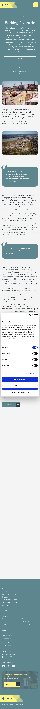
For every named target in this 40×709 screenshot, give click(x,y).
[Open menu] (35, 4)
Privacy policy (6, 638)
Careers (24, 619)
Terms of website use (9, 635)
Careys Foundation (8, 608)
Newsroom (25, 621)
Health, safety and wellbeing (12, 602)
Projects (4, 624)
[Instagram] (8, 666)
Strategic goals (7, 597)
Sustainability (6, 605)
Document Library (8, 633)
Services (4, 619)
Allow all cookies (20, 379)
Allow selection (20, 386)
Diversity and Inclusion (9, 600)
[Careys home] (8, 5)
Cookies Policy (7, 645)
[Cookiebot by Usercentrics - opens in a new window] (29, 315)
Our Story (5, 591)
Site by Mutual (20, 704)
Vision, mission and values (10, 594)
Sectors (4, 621)
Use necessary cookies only (20, 392)
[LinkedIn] (3, 666)
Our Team (5, 610)
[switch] (35, 353)
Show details (29, 373)
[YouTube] (13, 666)
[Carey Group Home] (12, 698)
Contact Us (26, 624)
